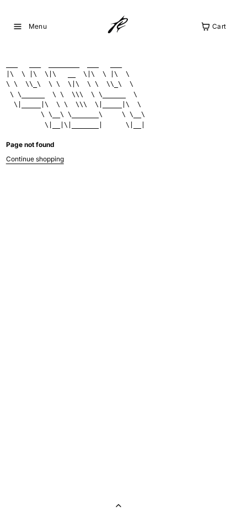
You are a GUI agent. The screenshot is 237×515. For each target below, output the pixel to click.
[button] (30, 26)
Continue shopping (35, 159)
